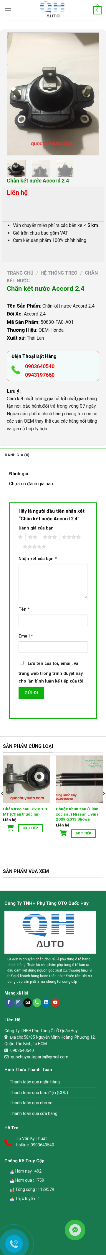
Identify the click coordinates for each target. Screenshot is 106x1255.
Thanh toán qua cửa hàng (33, 1113)
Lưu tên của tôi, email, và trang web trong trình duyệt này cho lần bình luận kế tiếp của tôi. (52, 672)
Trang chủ (20, 273)
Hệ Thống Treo (59, 273)
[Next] (90, 94)
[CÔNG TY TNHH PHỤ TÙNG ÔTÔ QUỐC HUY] (53, 10)
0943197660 (39, 375)
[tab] (53, 455)
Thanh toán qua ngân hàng (35, 1082)
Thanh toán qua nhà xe (31, 1102)
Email (26, 636)
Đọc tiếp (30, 828)
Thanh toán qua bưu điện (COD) (39, 1092)
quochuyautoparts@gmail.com (39, 1057)
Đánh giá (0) (17, 455)
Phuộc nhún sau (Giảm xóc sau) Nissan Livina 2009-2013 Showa (77, 813)
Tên (24, 609)
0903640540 (39, 366)
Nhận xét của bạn (38, 558)
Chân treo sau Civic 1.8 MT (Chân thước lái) (25, 811)
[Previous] (16, 94)
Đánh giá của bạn (36, 528)
